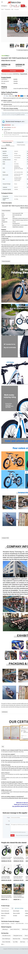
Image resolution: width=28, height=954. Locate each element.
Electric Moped (16, 911)
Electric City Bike (16, 913)
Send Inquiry (13, 70)
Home (2, 9)
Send (12, 835)
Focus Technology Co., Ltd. (16, 948)
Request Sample (23, 73)
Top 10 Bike (15, 941)
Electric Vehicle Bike (6, 941)
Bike (12, 9)
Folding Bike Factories (17, 935)
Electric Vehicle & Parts (15, 929)
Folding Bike (16, 9)
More (2, 944)
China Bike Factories (6, 935)
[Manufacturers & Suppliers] (14, 2)
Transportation (7, 9)
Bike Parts (3, 915)
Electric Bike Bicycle (6, 938)
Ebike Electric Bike (16, 938)
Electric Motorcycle (5, 911)
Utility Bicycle (5, 929)
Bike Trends (22, 941)
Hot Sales (15, 915)
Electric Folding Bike (5, 913)
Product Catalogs (19, 908)
